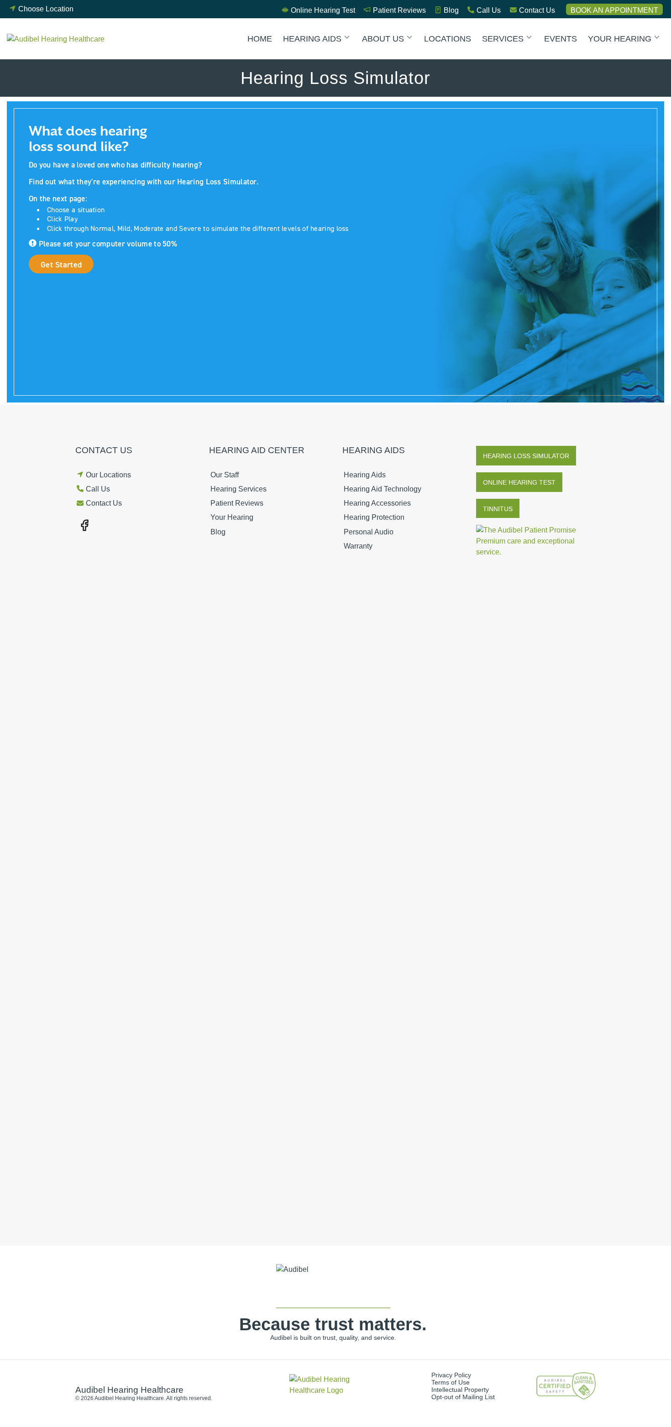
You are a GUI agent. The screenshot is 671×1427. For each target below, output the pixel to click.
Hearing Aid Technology (382, 489)
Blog (451, 10)
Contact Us (537, 10)
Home (259, 38)
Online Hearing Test (323, 10)
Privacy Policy (451, 1375)
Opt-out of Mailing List (463, 1397)
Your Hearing (619, 38)
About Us (383, 38)
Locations (447, 38)
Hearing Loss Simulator (526, 456)
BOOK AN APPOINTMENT (614, 10)
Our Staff (224, 475)
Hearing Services (238, 489)
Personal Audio (368, 532)
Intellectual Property (460, 1389)
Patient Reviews (399, 10)
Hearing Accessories (377, 503)
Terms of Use (450, 1382)
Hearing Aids (312, 38)
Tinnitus (498, 508)
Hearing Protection (374, 517)
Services (503, 38)
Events (560, 38)
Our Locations (108, 475)
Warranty (358, 546)
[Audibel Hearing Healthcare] (58, 39)
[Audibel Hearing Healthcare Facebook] (84, 524)
